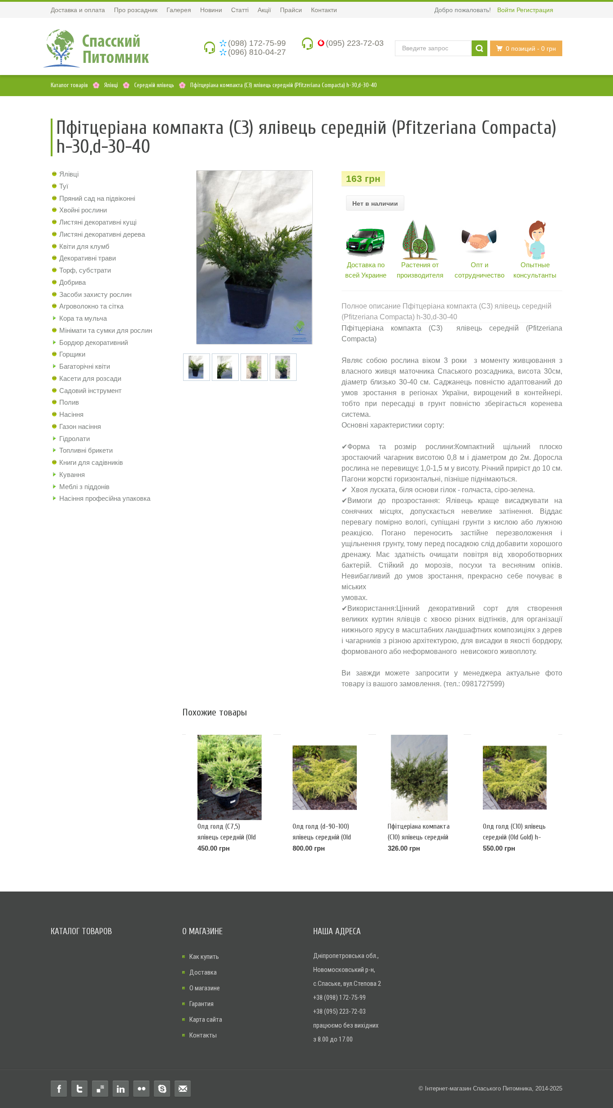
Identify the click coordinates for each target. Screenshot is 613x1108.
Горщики (72, 354)
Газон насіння (80, 426)
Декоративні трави (87, 258)
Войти (506, 9)
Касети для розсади (90, 378)
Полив (69, 402)
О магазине (204, 988)
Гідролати (74, 438)
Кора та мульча (83, 318)
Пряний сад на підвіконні (97, 198)
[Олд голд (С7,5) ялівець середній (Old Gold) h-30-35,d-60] (229, 778)
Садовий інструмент (90, 390)
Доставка (203, 972)
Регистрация (535, 9)
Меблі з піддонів (84, 486)
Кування (72, 474)
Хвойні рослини (83, 210)
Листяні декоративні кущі (97, 222)
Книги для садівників (91, 462)
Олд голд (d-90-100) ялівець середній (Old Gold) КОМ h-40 (322, 837)
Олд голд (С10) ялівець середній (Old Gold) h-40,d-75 (514, 837)
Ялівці (69, 174)
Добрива (72, 282)
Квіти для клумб (84, 246)
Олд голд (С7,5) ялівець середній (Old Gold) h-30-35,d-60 (226, 837)
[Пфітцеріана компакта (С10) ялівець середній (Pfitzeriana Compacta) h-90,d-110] (420, 778)
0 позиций (531, 48)
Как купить (204, 957)
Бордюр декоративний (93, 342)
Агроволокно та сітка (91, 306)
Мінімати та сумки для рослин (105, 330)
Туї (63, 186)
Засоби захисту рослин (95, 294)
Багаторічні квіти (84, 366)
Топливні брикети (86, 450)
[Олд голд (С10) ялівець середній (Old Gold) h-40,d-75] (515, 778)
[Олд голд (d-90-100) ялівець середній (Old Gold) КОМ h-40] (325, 778)
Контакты (203, 1035)
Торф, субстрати (85, 270)
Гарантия (201, 1004)
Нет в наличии (375, 203)
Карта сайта (205, 1019)
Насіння (71, 414)
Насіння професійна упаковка (104, 498)
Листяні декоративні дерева (102, 234)
